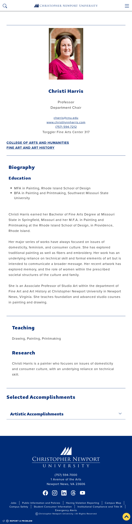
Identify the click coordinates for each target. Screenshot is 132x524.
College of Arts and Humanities (38, 142)
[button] (126, 517)
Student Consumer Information (53, 506)
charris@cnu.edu (66, 118)
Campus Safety (18, 506)
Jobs (13, 503)
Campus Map (113, 503)
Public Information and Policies (41, 503)
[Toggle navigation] (127, 5)
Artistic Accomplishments (36, 413)
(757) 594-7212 (66, 127)
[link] (45, 492)
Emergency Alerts (66, 510)
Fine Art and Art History (30, 147)
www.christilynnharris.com (66, 122)
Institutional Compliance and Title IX (100, 506)
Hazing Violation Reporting (82, 503)
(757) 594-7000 (66, 475)
